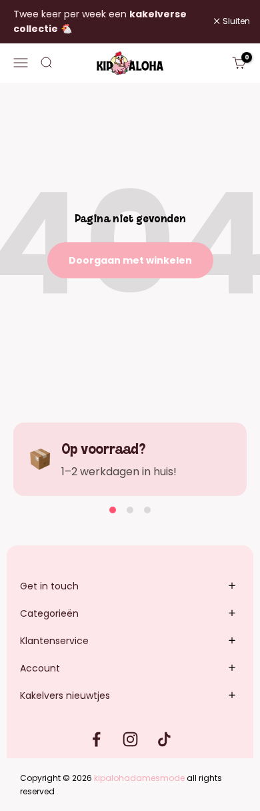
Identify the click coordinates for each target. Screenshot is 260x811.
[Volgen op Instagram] (130, 739)
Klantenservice (54, 640)
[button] (112, 510)
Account (40, 668)
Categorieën (49, 613)
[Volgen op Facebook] (96, 739)
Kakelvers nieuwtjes (65, 695)
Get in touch (49, 586)
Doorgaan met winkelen (130, 260)
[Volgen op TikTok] (164, 739)
